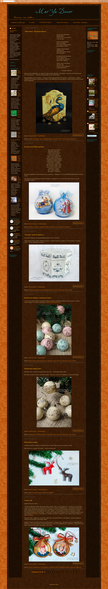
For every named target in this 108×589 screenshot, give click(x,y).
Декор (34, 360)
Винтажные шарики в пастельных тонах (37, 298)
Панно (60, 139)
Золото (41, 139)
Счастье (55, 290)
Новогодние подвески (65, 567)
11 (68, 572)
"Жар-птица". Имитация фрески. (35, 31)
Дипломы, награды (80, 22)
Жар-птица (36, 139)
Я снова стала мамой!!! (19, 200)
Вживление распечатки (34, 290)
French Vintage (68, 290)
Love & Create (92, 77)
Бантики (31, 567)
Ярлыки (12, 65)
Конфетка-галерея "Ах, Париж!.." (19, 159)
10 (65, 572)
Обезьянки (78, 567)
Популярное (13, 68)
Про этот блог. (96, 92)
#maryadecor (30, 515)
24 (72, 572)
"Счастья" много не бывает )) (34, 235)
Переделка (67, 227)
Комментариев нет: (42, 489)
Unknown (30, 135)
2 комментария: (41, 287)
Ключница (55, 139)
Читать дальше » (78, 135)
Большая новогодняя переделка (34, 147)
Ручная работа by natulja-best (93, 112)
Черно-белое (61, 290)
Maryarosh (36, 513)
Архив (12, 62)
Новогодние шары (54, 227)
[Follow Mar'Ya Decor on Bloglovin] (92, 136)
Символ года (28, 500)
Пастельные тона (66, 360)
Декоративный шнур (38, 567)
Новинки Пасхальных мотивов (19, 93)
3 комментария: (41, 357)
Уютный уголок (93, 123)
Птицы (64, 139)
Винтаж (31, 360)
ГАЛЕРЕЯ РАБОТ (45, 22)
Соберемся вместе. (92, 88)
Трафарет (51, 492)
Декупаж (31, 139)
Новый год (61, 227)
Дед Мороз (31, 227)
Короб (46, 290)
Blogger (57, 584)
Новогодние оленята (30, 442)
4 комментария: (41, 135)
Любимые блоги (90, 75)
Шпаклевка (73, 139)
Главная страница (18, 22)
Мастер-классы (63, 22)
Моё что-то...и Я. (93, 99)
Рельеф (68, 139)
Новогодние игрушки (44, 227)
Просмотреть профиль (13, 31)
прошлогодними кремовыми (53, 302)
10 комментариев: (41, 223)
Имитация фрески (48, 139)
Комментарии (14, 218)
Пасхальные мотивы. (19, 72)
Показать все (95, 132)
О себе (32, 22)
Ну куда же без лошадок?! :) (19, 179)
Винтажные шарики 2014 (32, 369)
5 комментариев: (41, 564)
